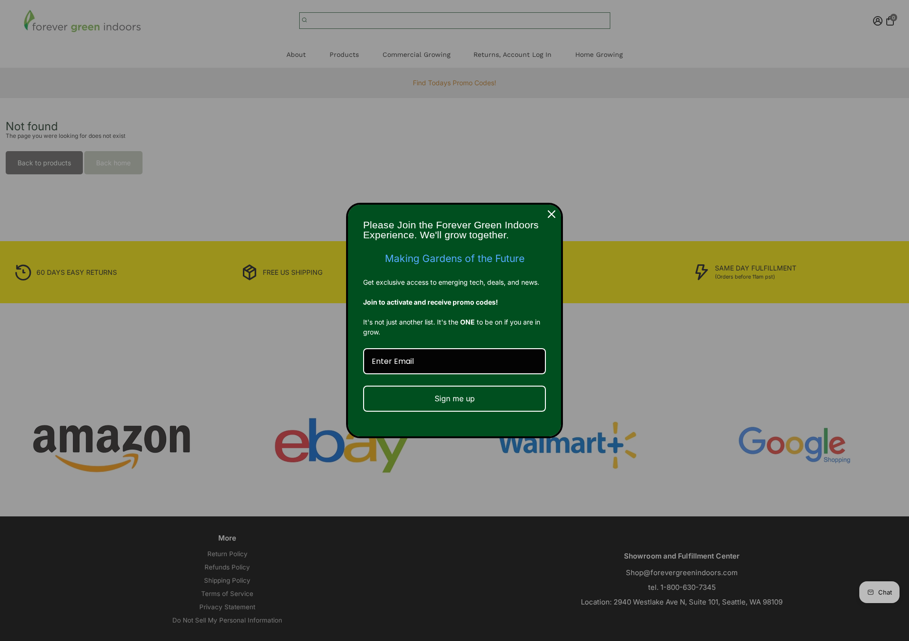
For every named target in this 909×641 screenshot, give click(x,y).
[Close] (551, 214)
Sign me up (455, 398)
